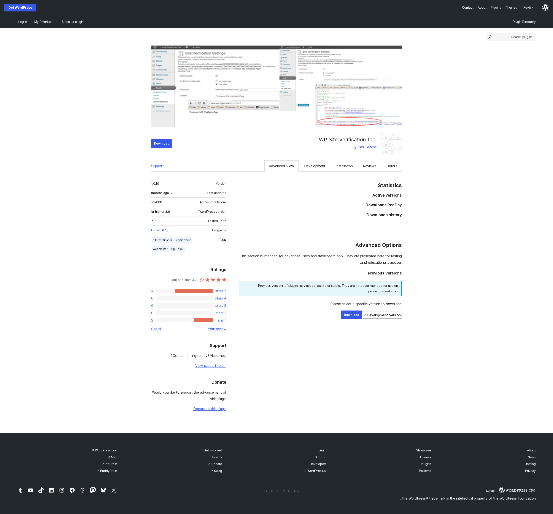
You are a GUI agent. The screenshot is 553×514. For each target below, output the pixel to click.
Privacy (530, 471)
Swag (216, 471)
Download (161, 143)
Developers (318, 464)
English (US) (159, 230)
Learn (323, 450)
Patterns (425, 471)
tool (180, 249)
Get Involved (212, 450)
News (532, 457)
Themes (425, 457)
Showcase (423, 450)
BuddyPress (107, 471)
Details (391, 166)
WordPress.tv (315, 471)
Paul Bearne (367, 147)
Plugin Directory (524, 22)
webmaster (160, 249)
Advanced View (281, 166)
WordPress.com (104, 450)
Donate (215, 464)
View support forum (210, 365)
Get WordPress (20, 7)
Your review (217, 329)
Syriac (490, 490)
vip (173, 249)
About (531, 450)
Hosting (530, 464)
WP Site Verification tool (348, 139)
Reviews (369, 166)
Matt (112, 457)
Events (217, 457)
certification (183, 240)
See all (156, 329)
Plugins (426, 464)
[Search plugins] (490, 37)
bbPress (110, 464)
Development (314, 166)
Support (157, 166)
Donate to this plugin (209, 409)
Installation (344, 166)
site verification (163, 240)
